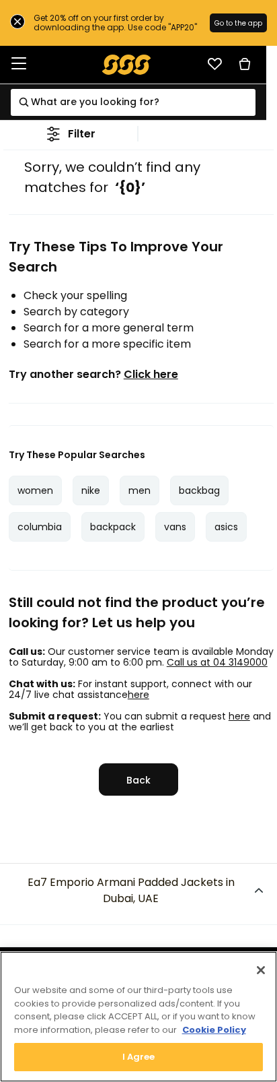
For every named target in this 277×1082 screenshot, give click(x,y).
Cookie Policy (214, 1029)
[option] (35, 490)
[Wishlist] (214, 64)
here (138, 694)
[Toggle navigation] (19, 64)
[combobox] (133, 102)
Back (138, 780)
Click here (151, 374)
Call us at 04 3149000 (217, 662)
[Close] (261, 970)
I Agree (138, 1056)
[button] (70, 133)
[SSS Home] (126, 63)
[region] (138, 1016)
